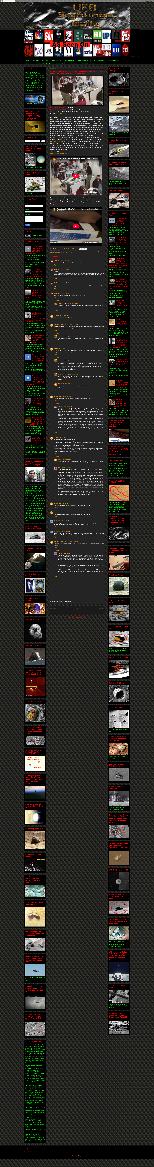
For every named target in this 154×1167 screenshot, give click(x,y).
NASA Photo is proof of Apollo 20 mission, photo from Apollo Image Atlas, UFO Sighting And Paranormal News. (118, 284)
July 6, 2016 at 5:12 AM (72, 324)
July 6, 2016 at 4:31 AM (63, 293)
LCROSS (59, 113)
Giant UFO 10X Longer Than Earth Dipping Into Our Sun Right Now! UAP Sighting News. (34, 421)
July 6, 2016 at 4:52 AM (64, 315)
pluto (99, 251)
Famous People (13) (56, 60)
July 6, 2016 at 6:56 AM (62, 348)
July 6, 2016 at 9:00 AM (72, 374)
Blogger (79, 1155)
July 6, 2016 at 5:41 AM (72, 336)
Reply (55, 265)
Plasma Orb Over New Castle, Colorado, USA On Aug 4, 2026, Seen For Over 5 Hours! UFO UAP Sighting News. (34, 380)
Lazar (80, 251)
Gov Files (45, 60)
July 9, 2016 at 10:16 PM (66, 553)
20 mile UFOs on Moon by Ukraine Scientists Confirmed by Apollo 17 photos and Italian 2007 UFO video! (35, 317)
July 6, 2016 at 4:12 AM (63, 260)
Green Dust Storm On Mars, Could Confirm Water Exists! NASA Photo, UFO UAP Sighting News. (34, 295)
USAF (70, 252)
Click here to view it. (56, 141)
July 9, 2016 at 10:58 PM (66, 467)
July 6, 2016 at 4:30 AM (63, 283)
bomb (62, 251)
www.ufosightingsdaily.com (58, 153)
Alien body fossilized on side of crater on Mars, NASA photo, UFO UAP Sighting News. (35, 440)
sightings (57, 252)
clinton (67, 251)
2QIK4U (56, 521)
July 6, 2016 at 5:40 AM (72, 303)
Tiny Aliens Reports (71, 63)
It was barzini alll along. (60, 324)
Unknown (56, 315)
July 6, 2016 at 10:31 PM (64, 521)
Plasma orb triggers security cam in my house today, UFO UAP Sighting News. (35, 402)
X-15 (59, 406)
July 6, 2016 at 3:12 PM (64, 437)
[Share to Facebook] (84, 249)
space (60, 252)
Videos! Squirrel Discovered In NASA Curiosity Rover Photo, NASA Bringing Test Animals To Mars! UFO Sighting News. (119, 263)
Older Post (101, 608)
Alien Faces (35, 60)
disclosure (72, 251)
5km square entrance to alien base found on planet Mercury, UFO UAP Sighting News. (34, 273)
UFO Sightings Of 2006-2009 (88, 63)
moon (87, 251)
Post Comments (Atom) (80, 617)
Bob (59, 251)
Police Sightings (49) (113, 60)
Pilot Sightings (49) (83, 60)
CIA (65, 251)
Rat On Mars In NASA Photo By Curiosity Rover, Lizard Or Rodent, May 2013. (118, 323)
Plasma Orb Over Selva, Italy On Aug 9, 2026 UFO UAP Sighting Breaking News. (34, 358)
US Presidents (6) (70, 60)
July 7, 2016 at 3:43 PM (72, 541)
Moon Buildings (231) (98, 60)
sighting (52, 252)
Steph (55, 260)
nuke (90, 251)
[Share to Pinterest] (86, 249)
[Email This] (80, 249)
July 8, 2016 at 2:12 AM (66, 459)
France (77, 251)
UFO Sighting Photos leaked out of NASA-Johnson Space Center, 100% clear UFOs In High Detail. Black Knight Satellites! (118, 343)
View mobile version (77, 611)
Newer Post (53, 608)
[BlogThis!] (81, 249)
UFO (64, 252)
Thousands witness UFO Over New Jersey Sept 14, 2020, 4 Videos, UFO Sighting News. (118, 222)
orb (97, 251)
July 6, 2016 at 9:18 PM (64, 503)
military (84, 251)
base (56, 251)
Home (27, 60)
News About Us (30, 63)
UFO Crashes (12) (58, 63)
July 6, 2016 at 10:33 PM (64, 531)
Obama (94, 251)
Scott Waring (61, 303)
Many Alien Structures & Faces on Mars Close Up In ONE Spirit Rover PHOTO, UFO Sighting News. (118, 384)
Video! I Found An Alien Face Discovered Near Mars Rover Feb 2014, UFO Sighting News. (118, 403)
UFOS (67, 252)
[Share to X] (83, 249)
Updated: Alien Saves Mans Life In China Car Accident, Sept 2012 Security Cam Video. (118, 304)
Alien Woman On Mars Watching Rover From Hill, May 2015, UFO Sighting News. (117, 241)
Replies (57, 300)
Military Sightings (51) (44, 63)
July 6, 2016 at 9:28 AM (66, 383)
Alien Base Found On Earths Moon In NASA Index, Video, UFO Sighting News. (118, 363)
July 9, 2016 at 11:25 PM (66, 406)
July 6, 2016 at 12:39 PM (65, 396)
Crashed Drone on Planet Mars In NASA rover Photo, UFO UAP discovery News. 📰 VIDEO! (35, 339)
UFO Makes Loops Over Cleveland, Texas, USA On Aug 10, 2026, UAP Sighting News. (35, 250)
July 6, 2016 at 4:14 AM (63, 269)
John (55, 348)
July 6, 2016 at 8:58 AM (72, 360)
